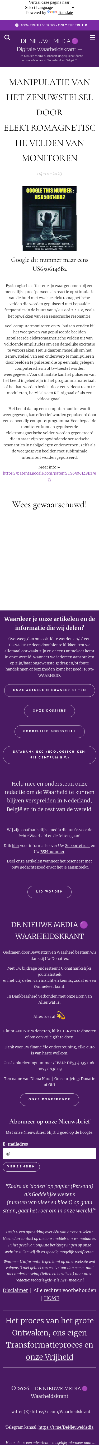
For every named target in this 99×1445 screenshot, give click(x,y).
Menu (92, 37)
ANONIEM (24, 1031)
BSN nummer (52, 851)
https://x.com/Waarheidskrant (61, 1411)
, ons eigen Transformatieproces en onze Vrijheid (49, 1345)
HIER (64, 1031)
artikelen (34, 861)
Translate (65, 12)
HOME (51, 1298)
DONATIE (17, 645)
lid (51, 639)
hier (54, 645)
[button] (7, 37)
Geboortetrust (77, 845)
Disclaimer (15, 1290)
